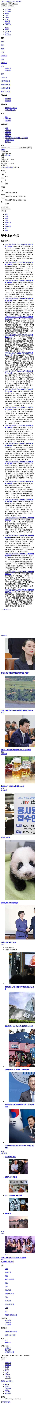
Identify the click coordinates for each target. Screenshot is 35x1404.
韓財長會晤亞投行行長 (8, 942)
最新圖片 (8, 68)
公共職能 (8, 132)
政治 (2, 45)
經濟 (2, 48)
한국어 (7, 1367)
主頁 (2, 1262)
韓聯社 (3, 150)
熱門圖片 (4, 1153)
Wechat (7, 29)
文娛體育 (4, 56)
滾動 (2, 41)
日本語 (7, 1370)
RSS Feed (8, 34)
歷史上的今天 (5, 91)
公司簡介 (8, 130)
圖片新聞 (4, 790)
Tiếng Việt (8, 1378)
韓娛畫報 (8, 70)
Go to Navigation (15, 1)
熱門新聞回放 (5, 81)
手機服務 (8, 119)
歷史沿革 (8, 136)
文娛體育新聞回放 (11, 1315)
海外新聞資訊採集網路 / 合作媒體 (16, 138)
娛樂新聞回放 (5, 84)
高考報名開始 (5, 837)
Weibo (7, 28)
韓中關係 (4, 63)
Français (7, 1376)
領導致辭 (8, 134)
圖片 (2, 66)
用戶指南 (8, 142)
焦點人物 (8, 99)
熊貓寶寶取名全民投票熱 (9, 903)
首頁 (6, 128)
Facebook (8, 31)
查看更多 (7, 155)
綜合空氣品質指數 (7, 167)
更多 (2, 1151)
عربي (6, 1372)
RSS (6, 117)
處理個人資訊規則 (7, 1381)
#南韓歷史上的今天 (11, 244)
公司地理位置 (9, 140)
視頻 (2, 74)
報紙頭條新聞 (5, 88)
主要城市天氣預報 (11, 108)
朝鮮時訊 (4, 635)
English (7, 1369)
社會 (2, 52)
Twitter (7, 33)
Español (7, 1374)
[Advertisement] (13, 622)
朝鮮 (2, 59)
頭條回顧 (4, 77)
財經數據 (8, 101)
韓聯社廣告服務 (10, 110)
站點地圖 (8, 121)
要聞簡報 (8, 1324)
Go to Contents (5, 1)
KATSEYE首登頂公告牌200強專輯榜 (13, 1258)
